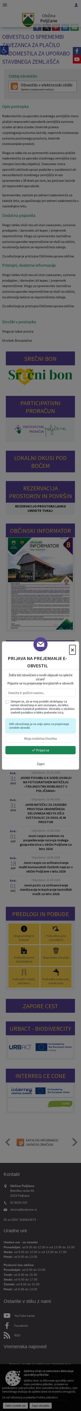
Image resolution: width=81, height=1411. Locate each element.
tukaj (60, 712)
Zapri (40, 764)
